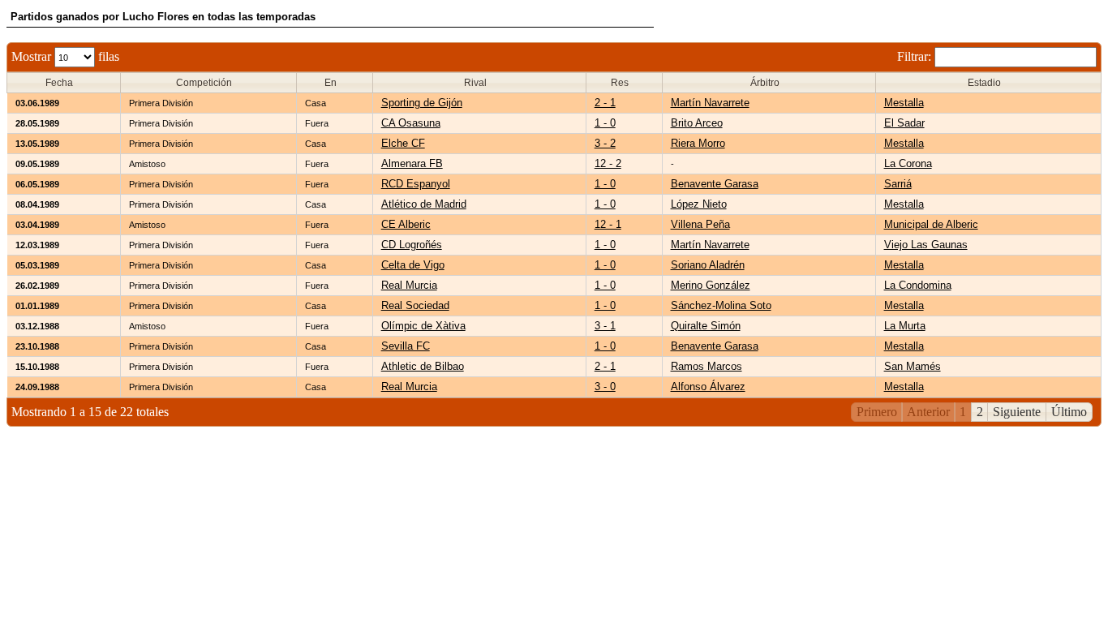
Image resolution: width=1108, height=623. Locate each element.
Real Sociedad (415, 305)
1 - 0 (605, 123)
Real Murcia (409, 285)
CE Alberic (406, 224)
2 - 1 (605, 103)
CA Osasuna (410, 123)
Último (1069, 412)
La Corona (908, 163)
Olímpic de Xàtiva (423, 326)
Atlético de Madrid (423, 204)
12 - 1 (608, 224)
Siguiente (1017, 412)
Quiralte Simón (706, 326)
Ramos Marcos (706, 366)
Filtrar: (915, 56)
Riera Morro (698, 143)
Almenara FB (412, 163)
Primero (877, 412)
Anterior (928, 412)
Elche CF (403, 143)
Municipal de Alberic (931, 224)
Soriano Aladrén (708, 265)
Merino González (710, 285)
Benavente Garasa (714, 184)
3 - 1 (605, 326)
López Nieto (699, 204)
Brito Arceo (697, 123)
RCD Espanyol (415, 184)
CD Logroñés (411, 244)
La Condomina (917, 285)
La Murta (904, 326)
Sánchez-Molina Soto (721, 305)
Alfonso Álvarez (708, 386)
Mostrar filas (65, 56)
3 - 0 (605, 386)
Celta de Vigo (412, 265)
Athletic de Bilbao (422, 366)
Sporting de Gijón (421, 103)
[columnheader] (64, 83)
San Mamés (912, 366)
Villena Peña (700, 224)
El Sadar (904, 123)
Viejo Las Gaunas (926, 244)
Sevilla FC (405, 346)
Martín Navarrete (710, 103)
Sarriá (898, 184)
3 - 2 (605, 143)
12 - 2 (608, 163)
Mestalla (904, 103)
